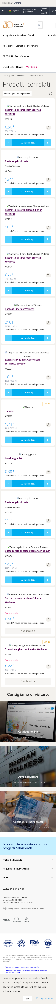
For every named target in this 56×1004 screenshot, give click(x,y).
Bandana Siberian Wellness (19, 309)
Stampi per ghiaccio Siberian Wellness (26, 649)
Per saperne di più (44, 998)
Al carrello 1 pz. (28, 143)
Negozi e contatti (44, 10)
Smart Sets (8, 67)
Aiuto (5, 877)
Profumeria (33, 46)
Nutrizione (8, 46)
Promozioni (32, 67)
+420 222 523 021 (13, 889)
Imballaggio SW (13, 458)
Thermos (10, 411)
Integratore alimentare (14, 35)
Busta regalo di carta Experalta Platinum (27, 551)
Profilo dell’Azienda (12, 859)
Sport (31, 35)
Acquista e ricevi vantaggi (16, 868)
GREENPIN (8, 56)
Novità (19, 67)
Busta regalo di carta (16, 161)
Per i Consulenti (23, 56)
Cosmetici (20, 46)
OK (27, 998)
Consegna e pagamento (28, 10)
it (3, 11)
